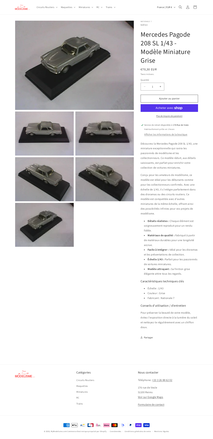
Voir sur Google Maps (150, 397)
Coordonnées (115, 431)
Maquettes (82, 385)
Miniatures (82, 391)
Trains (79, 403)
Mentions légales (161, 431)
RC (77, 397)
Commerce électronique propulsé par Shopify (86, 431)
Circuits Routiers (85, 380)
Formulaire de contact (151, 404)
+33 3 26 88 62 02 (162, 380)
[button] (47, 7)
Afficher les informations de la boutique (165, 134)
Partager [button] (148, 337)
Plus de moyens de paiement (169, 116)
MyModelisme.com (59, 431)
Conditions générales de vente (138, 431)
